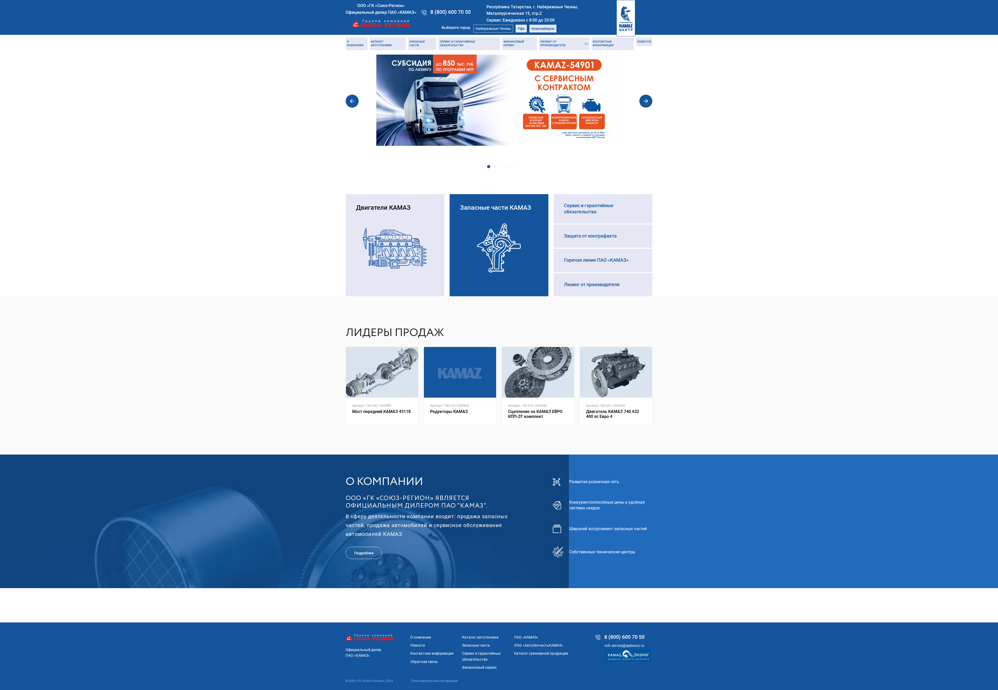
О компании (355, 43)
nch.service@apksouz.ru (624, 645)
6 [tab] (510, 167)
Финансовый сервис (513, 43)
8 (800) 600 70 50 (450, 12)
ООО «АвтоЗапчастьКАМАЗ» (538, 645)
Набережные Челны (493, 29)
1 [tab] (483, 167)
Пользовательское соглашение (434, 681)
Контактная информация (603, 43)
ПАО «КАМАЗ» (526, 637)
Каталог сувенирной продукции (541, 653)
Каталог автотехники (381, 43)
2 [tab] (488, 166)
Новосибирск (542, 29)
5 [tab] (505, 167)
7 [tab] (515, 167)
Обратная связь (424, 662)
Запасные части (417, 43)
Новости (644, 41)
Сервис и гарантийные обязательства (457, 43)
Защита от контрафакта (590, 236)
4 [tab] (499, 167)
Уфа (521, 29)
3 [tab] (494, 167)
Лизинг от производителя (553, 43)
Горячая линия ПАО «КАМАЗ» (596, 260)
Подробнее (364, 553)
